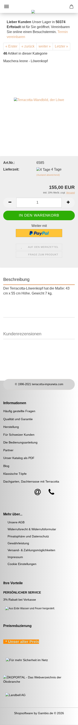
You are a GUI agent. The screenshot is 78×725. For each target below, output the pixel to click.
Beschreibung (16, 279)
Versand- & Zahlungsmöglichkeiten (31, 550)
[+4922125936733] (51, 492)
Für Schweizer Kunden (18, 434)
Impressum (15, 557)
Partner (8, 450)
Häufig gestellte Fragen (19, 411)
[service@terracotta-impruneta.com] (37, 492)
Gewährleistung (18, 543)
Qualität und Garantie (18, 419)
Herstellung (11, 427)
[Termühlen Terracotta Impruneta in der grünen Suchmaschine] (3, 660)
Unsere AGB (16, 522)
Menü (6, 6)
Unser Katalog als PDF (18, 458)
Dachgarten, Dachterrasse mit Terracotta (31, 481)
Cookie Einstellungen (22, 564)
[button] (9, 202)
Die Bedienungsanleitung (20, 442)
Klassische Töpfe (15, 473)
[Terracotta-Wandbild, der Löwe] (39, 99)
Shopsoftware (23, 713)
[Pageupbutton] (66, 718)
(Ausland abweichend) (48, 175)
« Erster (11, 46)
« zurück (27, 46)
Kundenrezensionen (22, 333)
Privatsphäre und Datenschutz (28, 536)
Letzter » (61, 46)
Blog (6, 466)
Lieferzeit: (11, 169)
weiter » (45, 46)
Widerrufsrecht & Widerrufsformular (32, 529)
